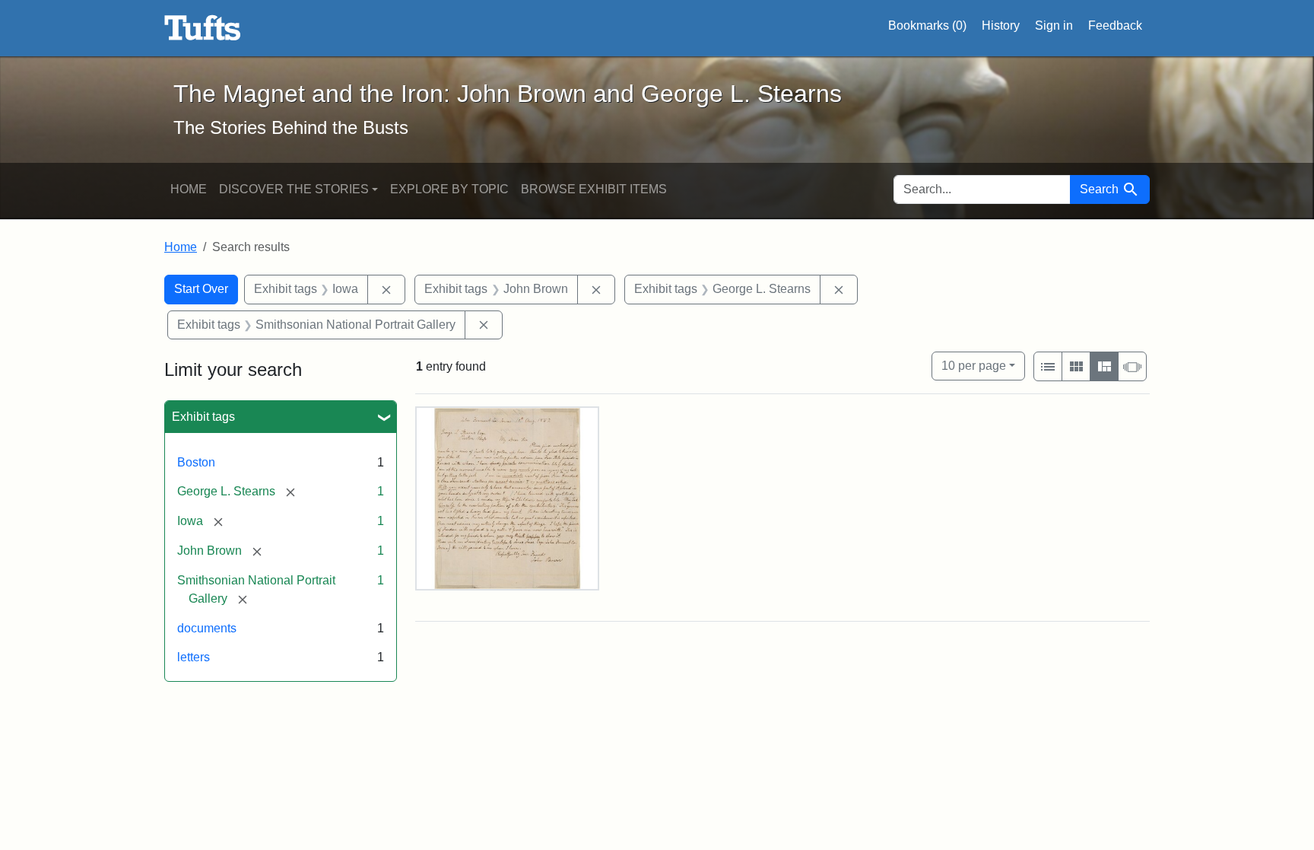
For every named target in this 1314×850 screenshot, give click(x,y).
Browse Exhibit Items (594, 189)
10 (973, 365)
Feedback (1115, 25)
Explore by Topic (449, 189)
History (1001, 25)
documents (206, 628)
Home (188, 189)
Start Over (201, 288)
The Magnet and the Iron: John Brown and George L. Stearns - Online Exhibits (202, 28)
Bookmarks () (927, 25)
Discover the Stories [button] (294, 189)
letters (193, 657)
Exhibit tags (203, 416)
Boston (196, 462)
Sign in (1054, 25)
